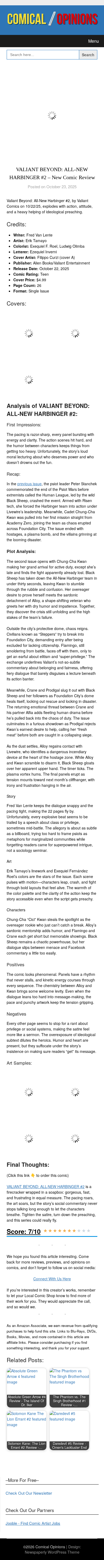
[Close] (98, 6)
